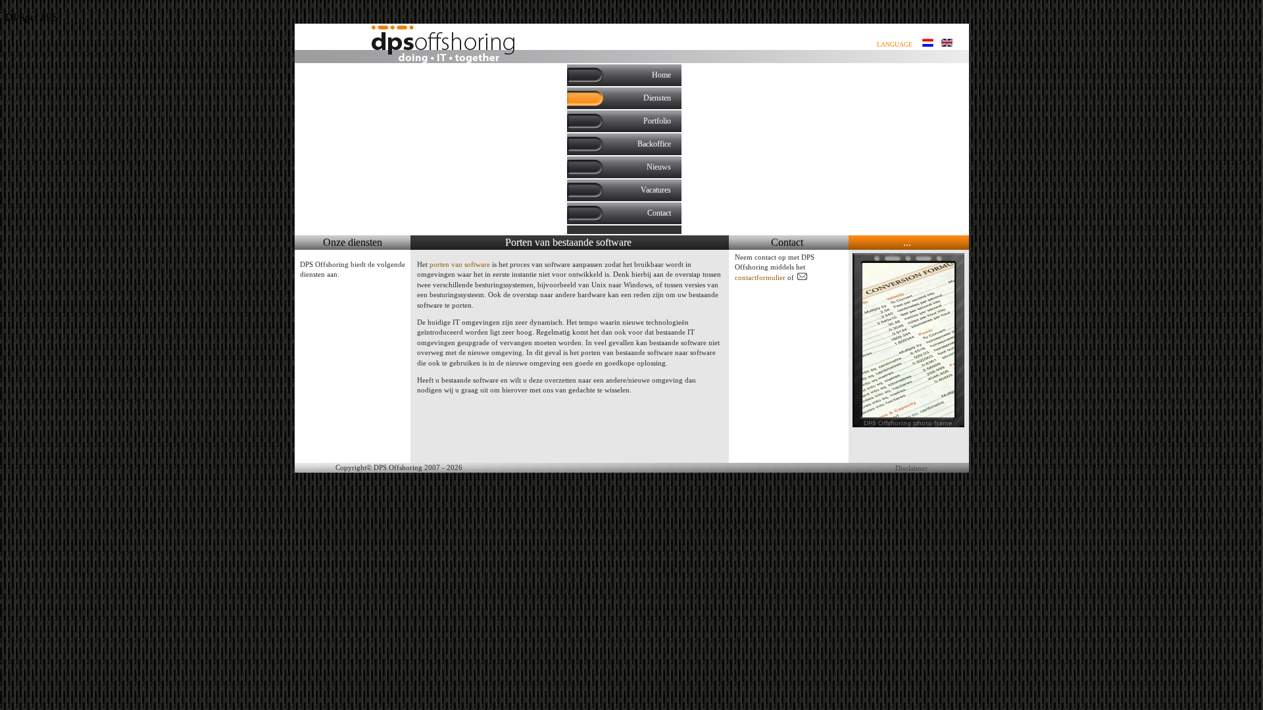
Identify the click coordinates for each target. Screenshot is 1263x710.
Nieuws (659, 167)
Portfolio (657, 121)
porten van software (460, 264)
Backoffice (654, 144)
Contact (659, 213)
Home (661, 75)
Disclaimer (911, 468)
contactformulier (760, 277)
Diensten (657, 98)
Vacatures (656, 190)
